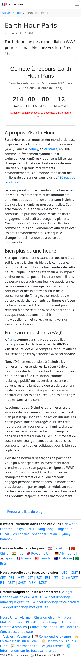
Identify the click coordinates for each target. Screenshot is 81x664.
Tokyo (19, 529)
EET (47, 577)
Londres (6, 529)
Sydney (33, 149)
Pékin (53, 534)
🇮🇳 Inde (17, 553)
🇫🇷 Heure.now (13, 4)
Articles (8, 636)
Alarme (25, 617)
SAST (22, 582)
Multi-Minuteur (11, 622)
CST (30, 577)
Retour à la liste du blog (24, 511)
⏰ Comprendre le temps (53, 636)
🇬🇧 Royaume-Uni (39, 553)
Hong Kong (45, 529)
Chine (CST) (70, 577)
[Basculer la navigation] (77, 4)
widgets (18, 592)
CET (3, 577)
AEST (11, 582)
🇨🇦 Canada (43, 558)
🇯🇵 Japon (6, 558)
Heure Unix (8, 617)
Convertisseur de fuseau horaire (54, 627)
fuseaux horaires (45, 572)
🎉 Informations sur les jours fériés (37, 646)
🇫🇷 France (24, 558)
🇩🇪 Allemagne (65, 553)
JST (2, 582)
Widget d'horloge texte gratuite (56, 602)
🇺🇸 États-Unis (58, 548)
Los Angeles (20, 534)
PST (11, 577)
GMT (74, 572)
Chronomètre (44, 617)
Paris (11, 339)
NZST (43, 582)
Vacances (24, 636)
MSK (32, 582)
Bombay (6, 539)
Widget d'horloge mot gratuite (25, 607)
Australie (50, 149)
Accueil (6, 13)
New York (71, 524)
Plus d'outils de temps (42, 622)
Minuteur (65, 617)
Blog (19, 13)
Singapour (64, 529)
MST (21, 577)
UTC (64, 572)
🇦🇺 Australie (63, 558)
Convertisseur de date (16, 631)
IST (56, 577)
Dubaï (4, 534)
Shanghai (39, 534)
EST (39, 577)
